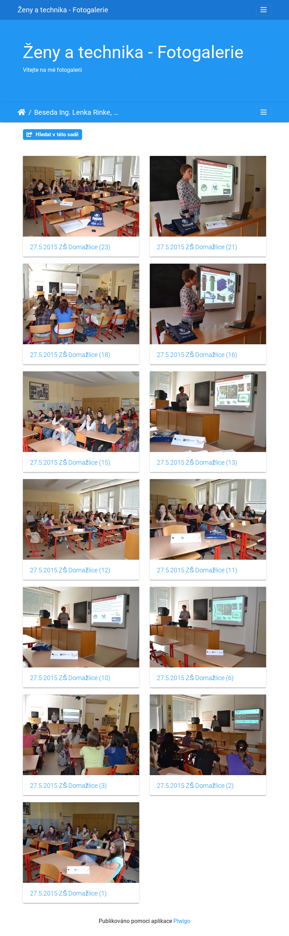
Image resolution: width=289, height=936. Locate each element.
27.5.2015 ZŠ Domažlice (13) (197, 462)
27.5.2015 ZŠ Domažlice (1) (68, 893)
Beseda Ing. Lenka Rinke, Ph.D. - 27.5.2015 (77, 112)
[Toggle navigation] (263, 10)
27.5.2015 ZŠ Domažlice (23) (70, 247)
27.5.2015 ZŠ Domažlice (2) (195, 785)
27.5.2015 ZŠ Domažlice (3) (68, 785)
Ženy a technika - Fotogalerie (63, 10)
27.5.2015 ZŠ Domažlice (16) (197, 354)
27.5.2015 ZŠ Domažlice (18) (70, 354)
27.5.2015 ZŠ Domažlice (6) (195, 677)
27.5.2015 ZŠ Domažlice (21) (197, 247)
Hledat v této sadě (56, 134)
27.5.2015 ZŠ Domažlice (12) (70, 570)
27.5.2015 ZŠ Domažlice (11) (197, 570)
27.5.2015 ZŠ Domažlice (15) (70, 462)
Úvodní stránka (22, 112)
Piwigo (181, 921)
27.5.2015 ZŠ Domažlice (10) (70, 677)
